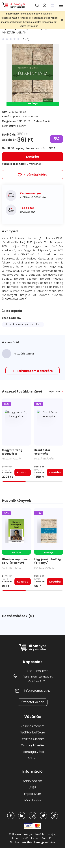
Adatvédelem (32, 781)
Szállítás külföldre (33, 739)
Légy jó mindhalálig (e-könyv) (47, 561)
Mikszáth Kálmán (14, 32)
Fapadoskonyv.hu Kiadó (24, 116)
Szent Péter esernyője (42, 451)
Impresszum (32, 794)
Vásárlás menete (33, 726)
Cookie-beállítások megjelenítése (32, 842)
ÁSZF (32, 787)
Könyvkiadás (33, 800)
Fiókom (32, 758)
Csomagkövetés (32, 745)
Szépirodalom (11, 318)
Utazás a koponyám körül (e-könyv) (15, 561)
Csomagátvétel (32, 752)
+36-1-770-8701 (37, 671)
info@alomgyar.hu (37, 691)
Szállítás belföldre (32, 732)
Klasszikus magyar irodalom (23, 324)
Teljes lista (53, 392)
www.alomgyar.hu (26, 834)
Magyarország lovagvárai (12, 451)
